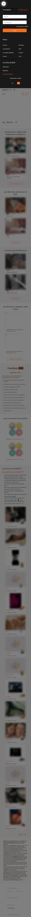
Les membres (6, 49)
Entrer (14, 30)
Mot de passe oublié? (22, 26)
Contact (21, 52)
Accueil (5, 45)
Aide (20, 49)
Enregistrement (23, 9)
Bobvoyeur (6, 66)
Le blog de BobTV (8, 74)
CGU (20, 56)
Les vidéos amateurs (8, 52)
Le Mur (5, 56)
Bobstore (5, 70)
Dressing (21, 45)
